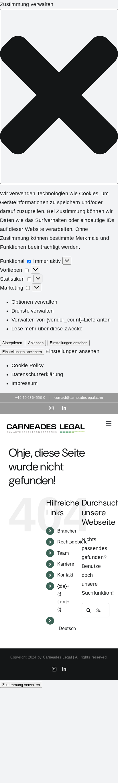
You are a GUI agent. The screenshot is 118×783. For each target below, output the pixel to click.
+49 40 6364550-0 (30, 398)
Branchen (67, 531)
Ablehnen (36, 343)
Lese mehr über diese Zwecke (46, 329)
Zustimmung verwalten (21, 685)
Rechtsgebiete (72, 541)
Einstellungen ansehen (68, 343)
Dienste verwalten (32, 311)
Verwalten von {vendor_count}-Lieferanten (61, 320)
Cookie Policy (27, 365)
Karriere (65, 564)
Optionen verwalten (34, 302)
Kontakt (65, 575)
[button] (59, 96)
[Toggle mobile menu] (109, 423)
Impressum (24, 383)
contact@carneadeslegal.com (78, 398)
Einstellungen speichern (22, 352)
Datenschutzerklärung (37, 374)
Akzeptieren (12, 343)
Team (63, 553)
